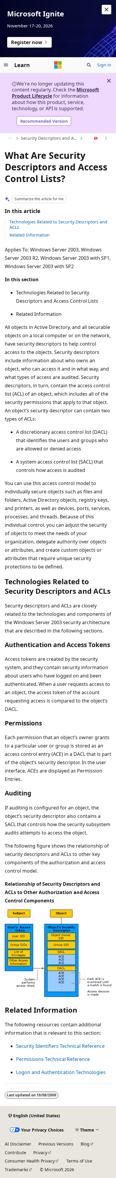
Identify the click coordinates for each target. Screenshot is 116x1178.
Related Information (30, 235)
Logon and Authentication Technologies (61, 1072)
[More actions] (106, 138)
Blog (85, 1144)
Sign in (104, 65)
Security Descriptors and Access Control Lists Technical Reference (50, 138)
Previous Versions (55, 1144)
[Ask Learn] (96, 138)
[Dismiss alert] (106, 9)
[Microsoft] (58, 65)
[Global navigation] (6, 65)
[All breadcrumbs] (10, 138)
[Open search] (89, 65)
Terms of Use (79, 1161)
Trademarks (16, 1169)
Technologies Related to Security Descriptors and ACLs (58, 224)
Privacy (40, 1152)
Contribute (15, 1152)
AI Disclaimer (18, 1144)
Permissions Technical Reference (53, 1059)
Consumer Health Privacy (30, 1161)
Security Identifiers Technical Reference (60, 1046)
